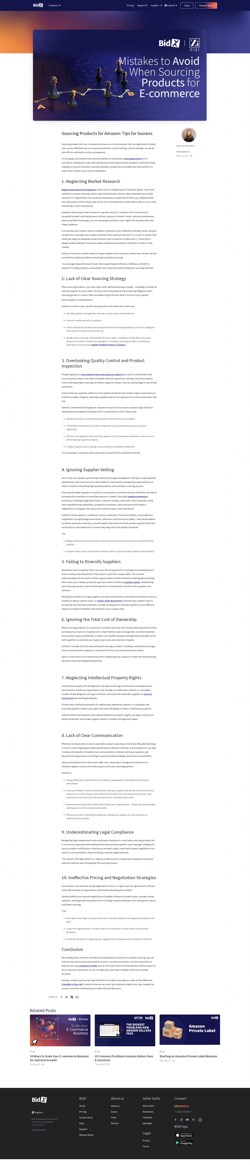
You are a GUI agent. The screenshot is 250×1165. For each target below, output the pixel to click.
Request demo (206, 5)
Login (187, 5)
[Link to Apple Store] (184, 1134)
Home (82, 1106)
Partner (115, 1123)
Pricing (130, 5)
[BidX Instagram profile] (200, 1120)
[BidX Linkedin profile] (194, 1120)
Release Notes (86, 1135)
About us (115, 1106)
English (171, 5)
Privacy (146, 1140)
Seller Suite (148, 1106)
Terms (146, 1146)
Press (113, 1117)
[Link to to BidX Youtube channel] (188, 1120)
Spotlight (147, 1123)
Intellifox (147, 1117)
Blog (32, 1051)
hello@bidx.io (181, 1106)
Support (141, 5)
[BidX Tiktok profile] (181, 1120)
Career (114, 1111)
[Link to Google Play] (184, 1142)
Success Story (86, 1117)
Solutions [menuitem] (53, 5)
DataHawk (148, 1111)
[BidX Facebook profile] (176, 1120)
